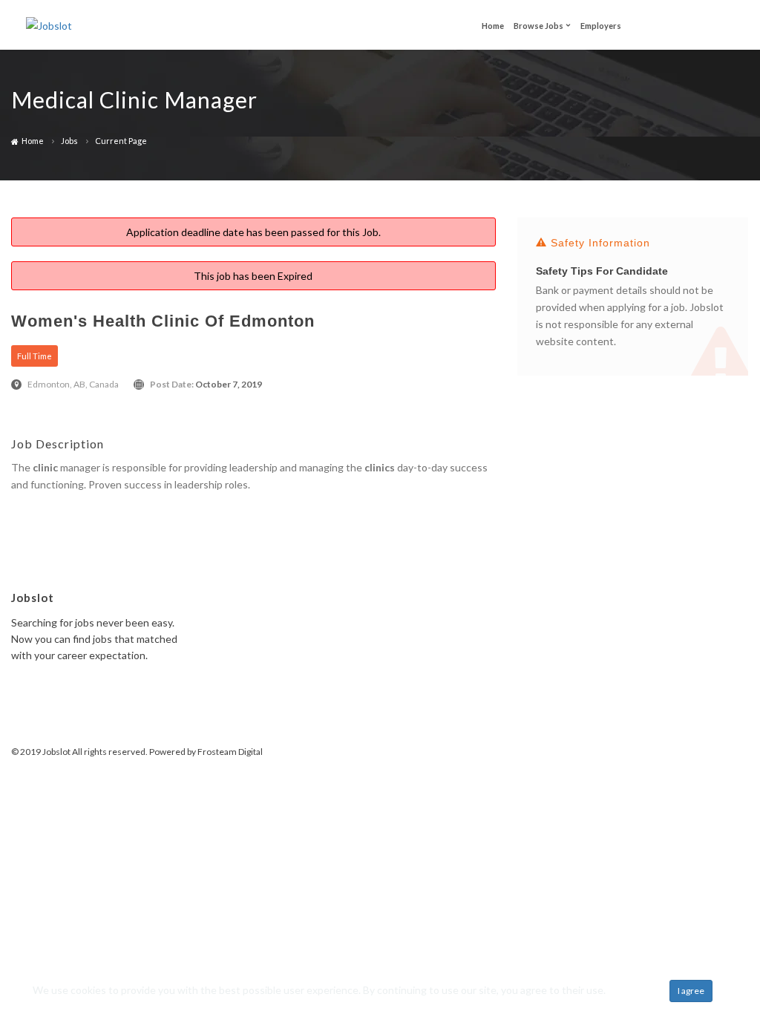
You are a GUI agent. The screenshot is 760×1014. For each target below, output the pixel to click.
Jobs (69, 140)
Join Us (657, 24)
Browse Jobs (538, 25)
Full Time (34, 356)
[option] (633, 303)
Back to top (705, 754)
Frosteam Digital (230, 751)
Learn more (634, 990)
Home (493, 25)
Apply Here (37, 509)
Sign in (709, 25)
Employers (600, 25)
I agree (691, 990)
